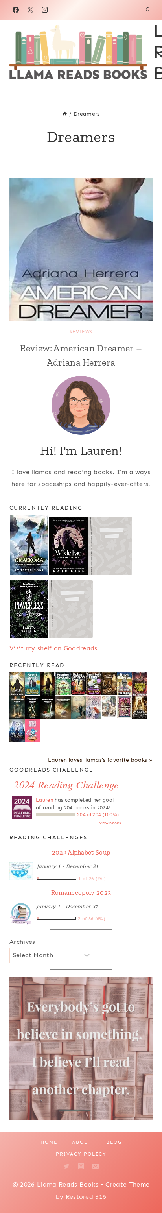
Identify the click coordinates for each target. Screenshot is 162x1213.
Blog (114, 1142)
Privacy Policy (81, 1154)
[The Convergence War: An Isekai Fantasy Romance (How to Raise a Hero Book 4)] (17, 708)
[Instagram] (45, 10)
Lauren (44, 800)
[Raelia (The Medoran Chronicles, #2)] (17, 684)
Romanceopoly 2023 (81, 892)
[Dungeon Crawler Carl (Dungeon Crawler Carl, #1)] (139, 684)
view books (110, 823)
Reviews (81, 331)
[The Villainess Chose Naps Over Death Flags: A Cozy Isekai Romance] (78, 708)
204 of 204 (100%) (98, 814)
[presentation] (81, 249)
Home (49, 1142)
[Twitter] (66, 1166)
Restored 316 (86, 1196)
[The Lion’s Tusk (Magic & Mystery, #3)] (78, 683)
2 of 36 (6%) (91, 918)
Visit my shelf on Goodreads (53, 648)
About (82, 1142)
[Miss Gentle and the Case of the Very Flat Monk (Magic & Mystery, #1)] (124, 683)
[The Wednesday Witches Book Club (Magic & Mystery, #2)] (93, 683)
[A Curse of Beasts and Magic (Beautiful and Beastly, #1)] (17, 731)
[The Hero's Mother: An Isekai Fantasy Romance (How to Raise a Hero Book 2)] (47, 708)
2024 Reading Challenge (66, 784)
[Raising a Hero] (93, 708)
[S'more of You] (32, 730)
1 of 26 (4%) (92, 878)
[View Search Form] (148, 10)
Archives (22, 941)
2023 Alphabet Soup (81, 852)
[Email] (95, 1166)
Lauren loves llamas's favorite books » (100, 759)
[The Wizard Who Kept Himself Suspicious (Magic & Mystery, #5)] (32, 683)
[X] (30, 10)
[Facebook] (15, 10)
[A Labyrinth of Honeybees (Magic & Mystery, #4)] (63, 683)
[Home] (65, 114)
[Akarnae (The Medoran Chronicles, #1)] (47, 684)
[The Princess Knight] (124, 707)
